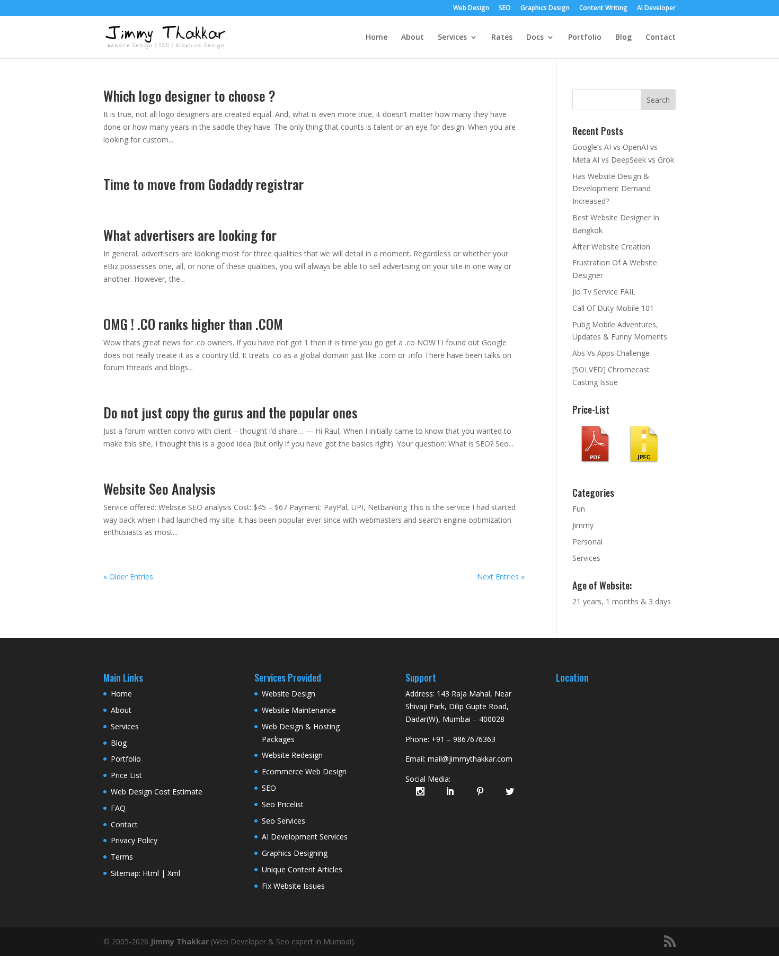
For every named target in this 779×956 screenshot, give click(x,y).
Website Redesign (292, 755)
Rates (501, 37)
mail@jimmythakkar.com (470, 759)
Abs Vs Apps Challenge (611, 353)
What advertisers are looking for (190, 235)
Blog (623, 37)
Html (151, 873)
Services (452, 37)
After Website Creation (611, 247)
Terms (122, 857)
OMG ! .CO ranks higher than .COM (193, 324)
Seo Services (283, 821)
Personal (587, 542)
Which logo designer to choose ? (189, 95)
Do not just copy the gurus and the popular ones (230, 412)
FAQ (118, 808)
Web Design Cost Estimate (156, 792)
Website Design (288, 694)
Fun (578, 509)
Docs (535, 37)
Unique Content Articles (302, 869)
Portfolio (584, 37)
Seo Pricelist (283, 804)
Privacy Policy (134, 840)
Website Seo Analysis (159, 488)
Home (376, 37)
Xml (173, 873)
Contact (660, 37)
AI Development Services (305, 837)
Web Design (471, 8)
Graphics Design (545, 8)
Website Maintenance (299, 710)
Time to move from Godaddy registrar (203, 184)
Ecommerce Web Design (304, 771)
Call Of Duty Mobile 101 (613, 308)
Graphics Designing (294, 853)
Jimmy (583, 525)
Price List (126, 775)
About (412, 37)
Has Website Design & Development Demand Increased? (611, 189)
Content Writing (603, 8)
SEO (505, 8)
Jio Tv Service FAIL (603, 292)
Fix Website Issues (293, 886)
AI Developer (656, 8)
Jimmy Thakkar (180, 941)
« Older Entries (128, 576)
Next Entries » (501, 576)
